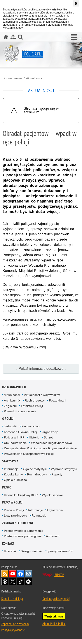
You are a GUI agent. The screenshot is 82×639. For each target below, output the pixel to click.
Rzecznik (10, 551)
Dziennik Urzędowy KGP (21, 495)
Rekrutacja (38, 515)
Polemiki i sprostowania (20, 411)
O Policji (8, 418)
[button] (74, 37)
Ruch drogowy (35, 400)
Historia (34, 437)
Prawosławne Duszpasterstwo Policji (29, 453)
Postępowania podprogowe (23, 536)
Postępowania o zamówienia (23, 530)
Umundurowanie (15, 443)
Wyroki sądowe (52, 495)
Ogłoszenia (55, 510)
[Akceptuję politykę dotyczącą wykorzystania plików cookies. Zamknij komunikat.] (76, 3)
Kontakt (8, 543)
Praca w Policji (12, 502)
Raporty (56, 474)
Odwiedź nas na (12, 573)
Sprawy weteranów (59, 551)
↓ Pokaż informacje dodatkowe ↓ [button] (41, 368)
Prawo (6, 487)
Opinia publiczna (15, 480)
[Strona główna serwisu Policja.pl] (5, 37)
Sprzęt (48, 437)
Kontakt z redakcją (12, 598)
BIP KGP (59, 574)
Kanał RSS (4, 573)
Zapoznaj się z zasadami (15, 624)
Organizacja (50, 432)
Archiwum (52, 536)
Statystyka (10, 461)
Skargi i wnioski (31, 551)
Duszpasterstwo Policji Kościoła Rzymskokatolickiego (40, 448)
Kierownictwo (30, 426)
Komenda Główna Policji (20, 432)
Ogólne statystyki (35, 469)
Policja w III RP (14, 437)
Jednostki (10, 426)
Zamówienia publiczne (18, 523)
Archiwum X (12, 400)
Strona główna (13, 78)
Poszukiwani (57, 400)
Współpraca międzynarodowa (51, 443)
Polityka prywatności (13, 630)
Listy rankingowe (15, 515)
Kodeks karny (13, 474)
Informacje (11, 469)
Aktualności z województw (42, 394)
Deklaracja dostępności (56, 598)
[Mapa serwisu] (13, 37)
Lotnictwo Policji (32, 406)
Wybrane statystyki (64, 469)
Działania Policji (14, 387)
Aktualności (34, 78)
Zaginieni (10, 406)
